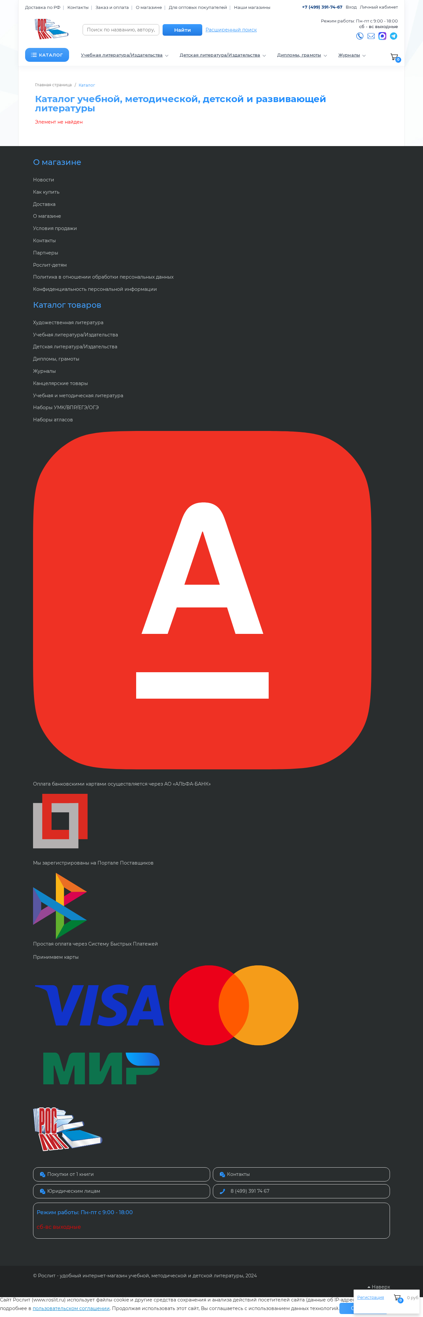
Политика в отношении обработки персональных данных (103, 277)
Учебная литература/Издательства (75, 335)
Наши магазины (252, 7)
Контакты (78, 7)
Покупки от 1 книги (70, 1174)
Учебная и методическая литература (78, 396)
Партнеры (45, 253)
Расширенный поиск (231, 30)
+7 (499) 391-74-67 (322, 7)
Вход (351, 7)
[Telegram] (393, 36)
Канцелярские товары (60, 383)
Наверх (380, 1287)
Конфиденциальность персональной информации (95, 289)
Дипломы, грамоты (56, 359)
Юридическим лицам (73, 1191)
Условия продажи (55, 228)
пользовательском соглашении (71, 1308)
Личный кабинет (379, 7)
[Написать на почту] (371, 36)
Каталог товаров (67, 305)
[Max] (382, 36)
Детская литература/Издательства (75, 347)
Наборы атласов (53, 420)
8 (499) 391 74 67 (250, 1191)
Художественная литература (68, 323)
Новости (43, 180)
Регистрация (370, 1297)
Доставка (44, 204)
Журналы (44, 371)
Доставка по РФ (42, 7)
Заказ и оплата (112, 7)
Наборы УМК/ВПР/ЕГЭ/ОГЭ (66, 407)
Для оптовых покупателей (198, 7)
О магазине (149, 7)
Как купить (46, 192)
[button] (47, 55)
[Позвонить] (360, 36)
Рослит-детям (50, 265)
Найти (182, 30)
